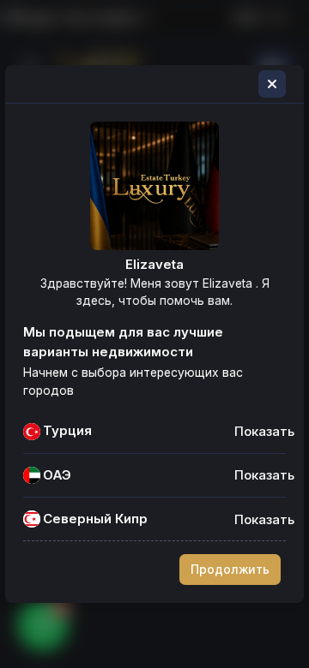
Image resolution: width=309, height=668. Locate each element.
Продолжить (230, 569)
